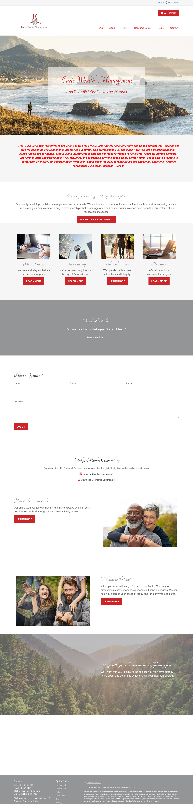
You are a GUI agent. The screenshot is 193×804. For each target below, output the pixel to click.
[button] (100, 28)
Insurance (60, 795)
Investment (61, 788)
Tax (57, 799)
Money (59, 802)
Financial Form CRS (94, 782)
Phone (129, 383)
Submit (21, 426)
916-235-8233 (26, 784)
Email (73, 383)
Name (17, 383)
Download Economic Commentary (97, 479)
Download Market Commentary (98, 474)
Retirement (61, 784)
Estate (59, 792)
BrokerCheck (133, 787)
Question (18, 401)
